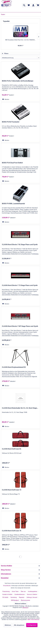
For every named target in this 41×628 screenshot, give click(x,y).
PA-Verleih (5, 597)
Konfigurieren (31, 625)
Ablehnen (8, 625)
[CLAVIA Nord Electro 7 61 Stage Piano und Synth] (20, 234)
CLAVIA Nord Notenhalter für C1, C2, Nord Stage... (20, 408)
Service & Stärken (32, 594)
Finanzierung (6, 591)
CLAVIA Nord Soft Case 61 (11, 449)
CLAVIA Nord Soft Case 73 (11, 490)
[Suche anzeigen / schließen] (24, 5)
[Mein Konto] (33, 5)
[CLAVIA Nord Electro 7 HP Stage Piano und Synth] (20, 316)
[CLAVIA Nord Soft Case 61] (20, 439)
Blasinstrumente (25, 600)
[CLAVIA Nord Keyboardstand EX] (20, 357)
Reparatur (21, 597)
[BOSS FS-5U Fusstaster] (20, 111)
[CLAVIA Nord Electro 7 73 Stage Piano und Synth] (20, 275)
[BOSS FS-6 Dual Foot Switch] (20, 152)
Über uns (23, 591)
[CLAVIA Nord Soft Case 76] (20, 520)
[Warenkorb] (38, 5)
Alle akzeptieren (19, 625)
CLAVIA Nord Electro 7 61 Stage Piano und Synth (20, 244)
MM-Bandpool (15, 600)
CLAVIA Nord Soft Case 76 (11, 531)
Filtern (6, 53)
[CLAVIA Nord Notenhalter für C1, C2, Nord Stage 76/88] (20, 398)
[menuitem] (5, 5)
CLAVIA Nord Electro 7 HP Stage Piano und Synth (20, 326)
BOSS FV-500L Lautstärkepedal (13, 203)
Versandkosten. (7, 585)
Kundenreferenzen (20, 594)
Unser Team (15, 591)
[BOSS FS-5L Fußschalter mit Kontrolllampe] (20, 71)
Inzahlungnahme (32, 591)
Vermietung (13, 597)
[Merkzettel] (29, 5)
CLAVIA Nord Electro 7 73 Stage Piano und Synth (20, 285)
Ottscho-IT (25, 607)
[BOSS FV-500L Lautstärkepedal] (20, 193)
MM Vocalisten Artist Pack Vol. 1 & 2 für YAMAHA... (20, 40)
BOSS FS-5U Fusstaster (10, 122)
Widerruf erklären (20, 603)
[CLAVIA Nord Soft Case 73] (20, 479)
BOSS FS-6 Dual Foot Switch (12, 163)
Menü (7, 5)
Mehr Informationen (33, 619)
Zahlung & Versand (32, 597)
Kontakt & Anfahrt (7, 594)
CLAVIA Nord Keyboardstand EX (14, 367)
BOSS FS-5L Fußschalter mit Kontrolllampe (17, 81)
